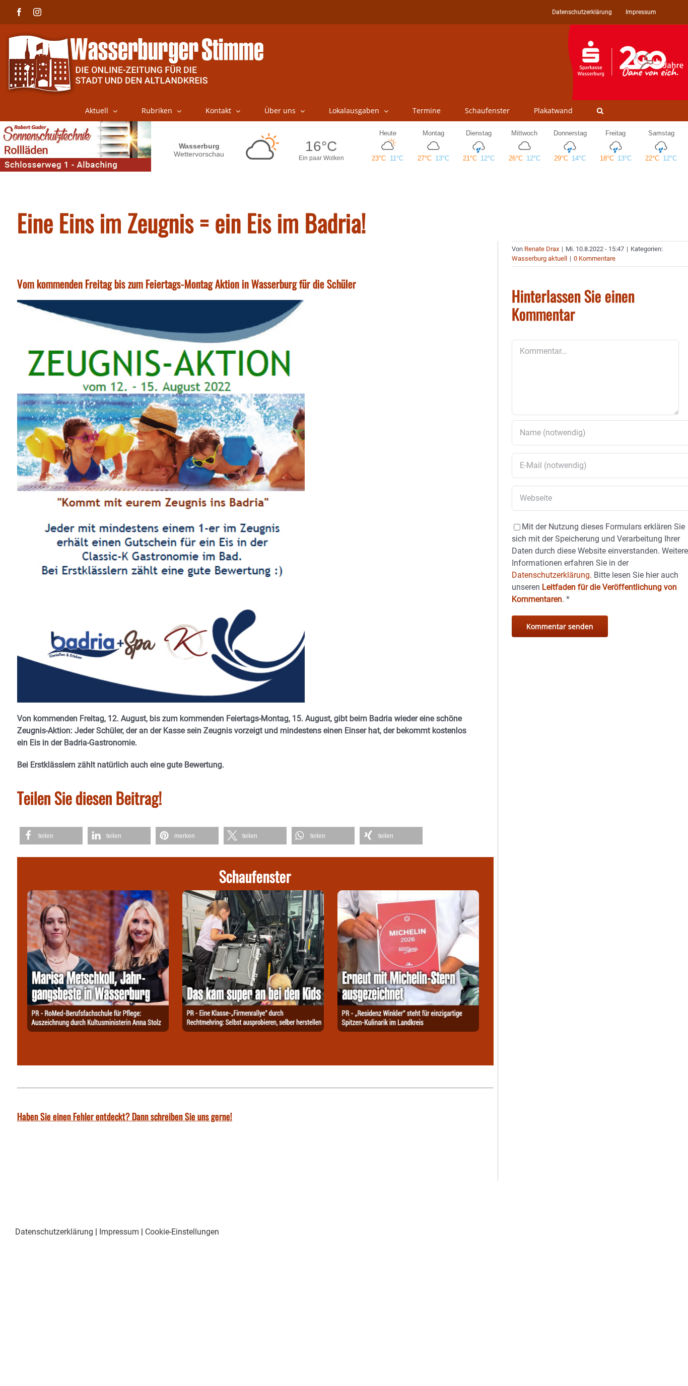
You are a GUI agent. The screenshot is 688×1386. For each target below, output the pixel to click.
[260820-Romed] (98, 896)
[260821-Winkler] (408, 896)
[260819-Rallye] (253, 896)
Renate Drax (541, 249)
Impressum (119, 1232)
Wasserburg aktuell (539, 258)
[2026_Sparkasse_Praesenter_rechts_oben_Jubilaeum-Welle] (628, 30)
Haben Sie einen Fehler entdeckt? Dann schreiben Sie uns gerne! (124, 1116)
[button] (600, 111)
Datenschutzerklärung (54, 1232)
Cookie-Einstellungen (182, 1232)
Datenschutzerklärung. (552, 575)
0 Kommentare (594, 258)
